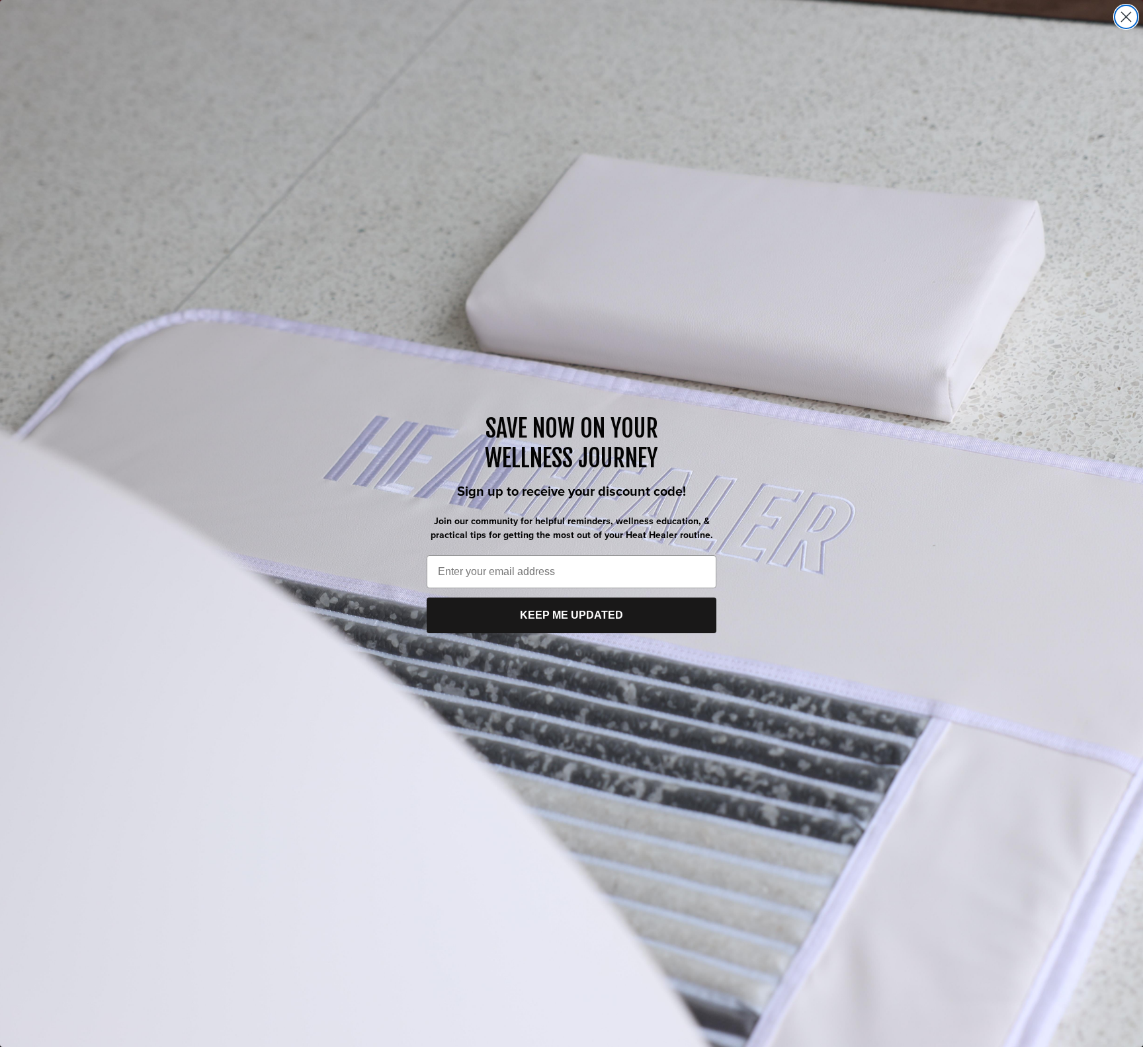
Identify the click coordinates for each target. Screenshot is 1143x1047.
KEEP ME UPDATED (571, 615)
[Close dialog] (1126, 16)
